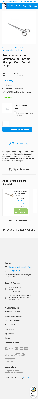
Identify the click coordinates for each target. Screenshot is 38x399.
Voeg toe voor (23, 114)
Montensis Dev (27, 378)
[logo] (4, 6)
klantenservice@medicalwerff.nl (20, 267)
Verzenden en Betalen (12, 312)
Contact (7, 338)
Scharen (19, 50)
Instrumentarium (8, 50)
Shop (11, 48)
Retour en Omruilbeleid (12, 320)
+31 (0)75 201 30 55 (16, 271)
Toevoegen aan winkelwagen (17, 129)
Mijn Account (9, 334)
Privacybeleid (9, 329)
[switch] (33, 396)
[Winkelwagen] (29, 6)
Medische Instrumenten (23, 48)
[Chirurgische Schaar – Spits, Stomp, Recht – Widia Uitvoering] (9, 195)
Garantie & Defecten (12, 325)
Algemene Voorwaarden (13, 316)
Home (4, 48)
